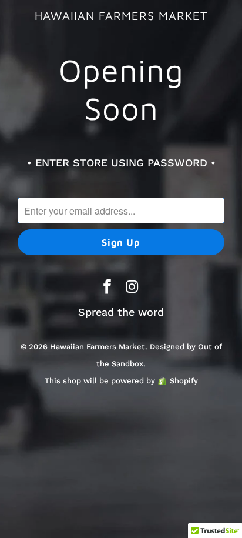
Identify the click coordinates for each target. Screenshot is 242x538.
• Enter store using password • (121, 162)
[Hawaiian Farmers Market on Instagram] (132, 287)
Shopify (184, 380)
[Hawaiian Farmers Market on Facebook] (107, 287)
